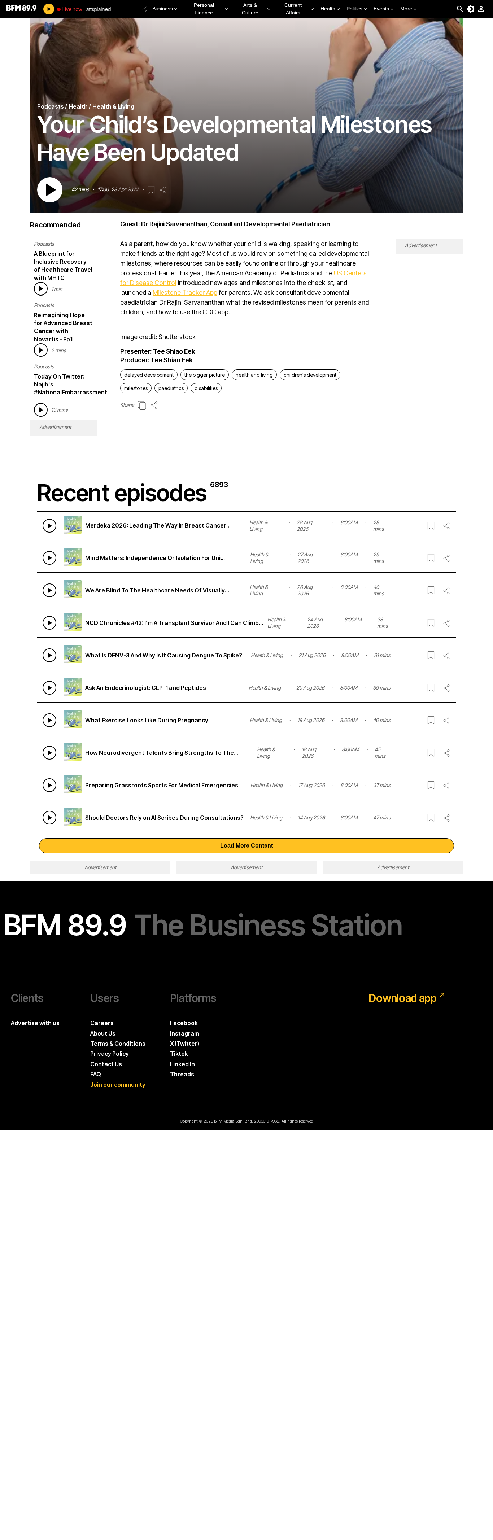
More (406, 9)
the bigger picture (204, 375)
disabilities (206, 388)
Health (327, 9)
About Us (102, 1033)
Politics (354, 9)
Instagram (184, 1033)
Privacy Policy (109, 1053)
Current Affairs (293, 9)
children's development (310, 375)
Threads (182, 1074)
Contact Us (106, 1064)
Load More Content (246, 846)
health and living (254, 375)
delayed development (149, 375)
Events (381, 9)
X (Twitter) (184, 1043)
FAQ (95, 1074)
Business (162, 9)
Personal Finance (204, 9)
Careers (102, 1023)
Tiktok (179, 1053)
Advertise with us (35, 1023)
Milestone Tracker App (185, 292)
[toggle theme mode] (470, 9)
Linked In (182, 1064)
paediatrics (171, 388)
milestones (136, 388)
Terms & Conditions (117, 1043)
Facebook (184, 1023)
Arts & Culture (250, 9)
